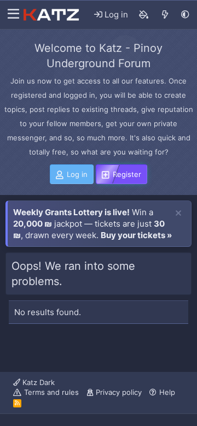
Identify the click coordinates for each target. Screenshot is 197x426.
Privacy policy (119, 392)
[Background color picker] (144, 15)
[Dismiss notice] (178, 213)
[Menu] (10, 14)
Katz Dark (37, 382)
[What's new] (165, 15)
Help (167, 392)
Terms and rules (51, 392)
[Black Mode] (185, 14)
